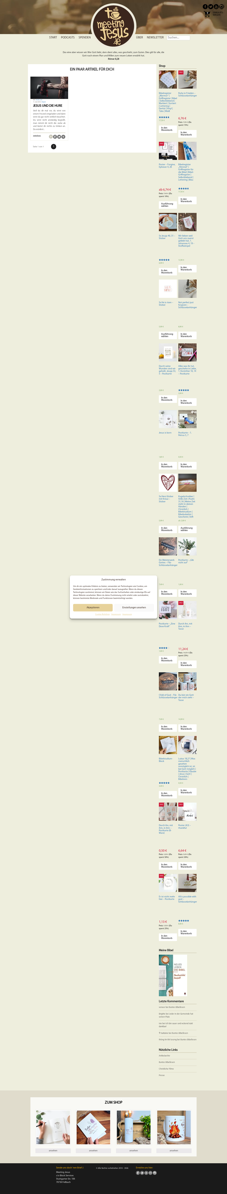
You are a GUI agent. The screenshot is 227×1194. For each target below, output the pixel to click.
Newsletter (155, 37)
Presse (162, 1075)
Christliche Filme (166, 1069)
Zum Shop (113, 1103)
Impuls (44, 102)
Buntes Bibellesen (177, 1007)
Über (139, 37)
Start (53, 37)
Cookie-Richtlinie (102, 614)
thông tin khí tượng (168, 1040)
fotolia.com (39, 100)
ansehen (53, 1150)
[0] (207, 18)
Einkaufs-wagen (218, 14)
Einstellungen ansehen (134, 607)
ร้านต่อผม (163, 1033)
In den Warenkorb (166, 129)
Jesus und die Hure (47, 106)
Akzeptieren (93, 607)
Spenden (85, 37)
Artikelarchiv (164, 1056)
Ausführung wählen (167, 205)
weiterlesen (37, 136)
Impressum (116, 614)
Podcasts (68, 37)
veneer (162, 1007)
